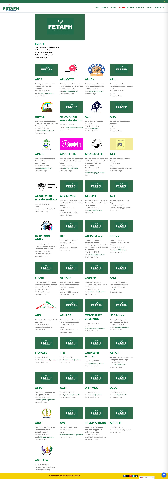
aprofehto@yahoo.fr (71, 168)
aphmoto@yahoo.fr (71, 91)
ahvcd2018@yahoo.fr (46, 131)
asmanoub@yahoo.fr (46, 93)
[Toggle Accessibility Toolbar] (164, 475)
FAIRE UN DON (159, 7)
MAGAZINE (130, 7)
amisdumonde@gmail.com (73, 127)
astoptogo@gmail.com (47, 400)
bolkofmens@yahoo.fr (96, 255)
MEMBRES (122, 7)
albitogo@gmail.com (46, 437)
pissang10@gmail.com (96, 363)
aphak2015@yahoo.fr (96, 91)
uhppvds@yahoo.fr (95, 395)
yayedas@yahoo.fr (95, 210)
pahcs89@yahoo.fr (120, 250)
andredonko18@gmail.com (48, 360)
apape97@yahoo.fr (46, 168)
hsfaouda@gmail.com (121, 327)
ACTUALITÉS (140, 7)
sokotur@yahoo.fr (120, 395)
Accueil (97, 7)
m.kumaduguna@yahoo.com (95, 328)
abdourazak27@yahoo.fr (72, 360)
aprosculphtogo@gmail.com (95, 173)
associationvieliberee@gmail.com (71, 435)
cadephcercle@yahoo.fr (97, 292)
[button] (164, 1)
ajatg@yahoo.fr (94, 128)
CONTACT (150, 7)
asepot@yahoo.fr (120, 365)
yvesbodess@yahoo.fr (71, 395)
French (144, 477)
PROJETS (113, 7)
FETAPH (104, 7)
